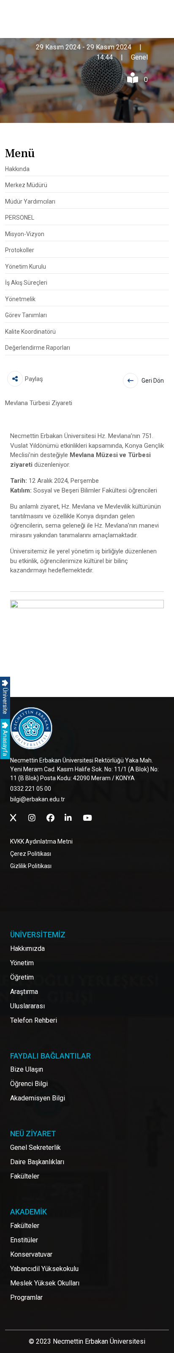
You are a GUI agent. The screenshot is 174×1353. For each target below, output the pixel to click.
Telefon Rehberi (33, 1020)
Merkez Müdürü (26, 185)
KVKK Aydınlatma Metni (41, 841)
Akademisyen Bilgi (37, 1098)
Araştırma (24, 992)
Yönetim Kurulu (25, 266)
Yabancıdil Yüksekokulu (44, 1269)
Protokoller (19, 250)
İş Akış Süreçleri (26, 282)
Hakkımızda (27, 949)
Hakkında (17, 169)
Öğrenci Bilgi (29, 1084)
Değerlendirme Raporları (37, 347)
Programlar (26, 1297)
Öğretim (22, 977)
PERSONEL (19, 217)
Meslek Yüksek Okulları (44, 1283)
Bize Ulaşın (26, 1069)
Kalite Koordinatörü (30, 331)
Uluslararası (27, 1006)
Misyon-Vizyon (24, 234)
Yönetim (22, 963)
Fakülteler (24, 1176)
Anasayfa (5, 742)
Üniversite (5, 700)
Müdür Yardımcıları (30, 201)
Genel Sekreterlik (35, 1147)
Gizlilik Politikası (31, 866)
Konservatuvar (31, 1254)
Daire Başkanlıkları (37, 1162)
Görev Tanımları (26, 315)
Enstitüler (24, 1240)
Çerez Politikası (30, 853)
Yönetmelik (20, 299)
